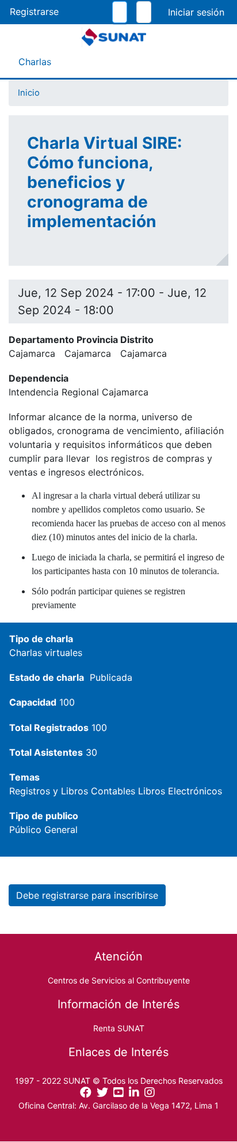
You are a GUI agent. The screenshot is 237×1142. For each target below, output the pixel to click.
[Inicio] (114, 37)
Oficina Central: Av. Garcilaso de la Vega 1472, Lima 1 (118, 1105)
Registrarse (34, 11)
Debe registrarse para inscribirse (87, 895)
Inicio (29, 93)
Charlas (34, 61)
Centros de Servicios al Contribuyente (119, 980)
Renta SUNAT (118, 1028)
